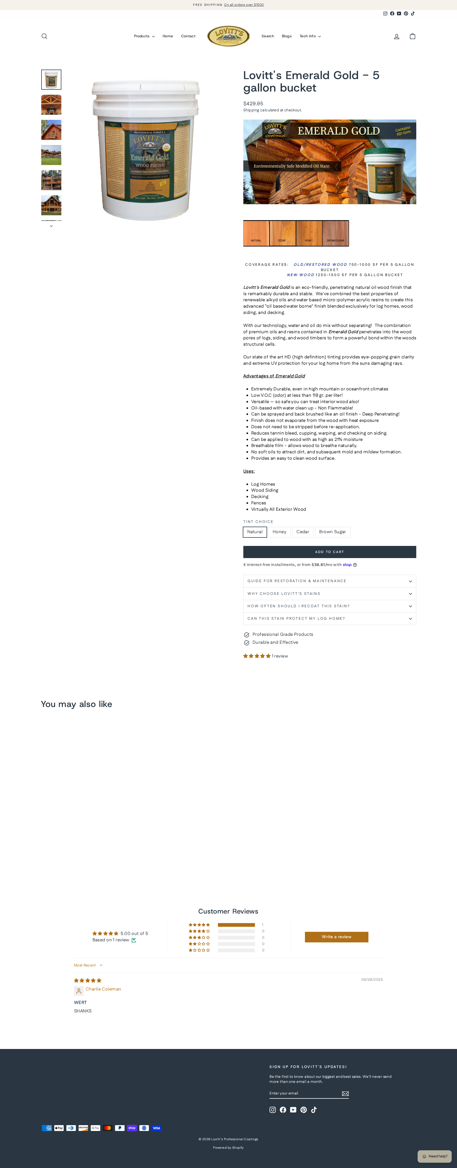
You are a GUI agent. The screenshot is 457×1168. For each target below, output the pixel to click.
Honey (279, 532)
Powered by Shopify (228, 1148)
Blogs (287, 36)
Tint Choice (258, 521)
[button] (257, 656)
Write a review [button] (336, 937)
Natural (255, 532)
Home (168, 36)
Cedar (302, 532)
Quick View (85, 851)
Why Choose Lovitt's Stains (284, 593)
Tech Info (308, 36)
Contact (188, 36)
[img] (87, 981)
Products (142, 36)
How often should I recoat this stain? (299, 606)
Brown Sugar (332, 532)
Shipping (251, 110)
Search (268, 36)
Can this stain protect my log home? (296, 618)
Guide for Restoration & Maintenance (297, 581)
